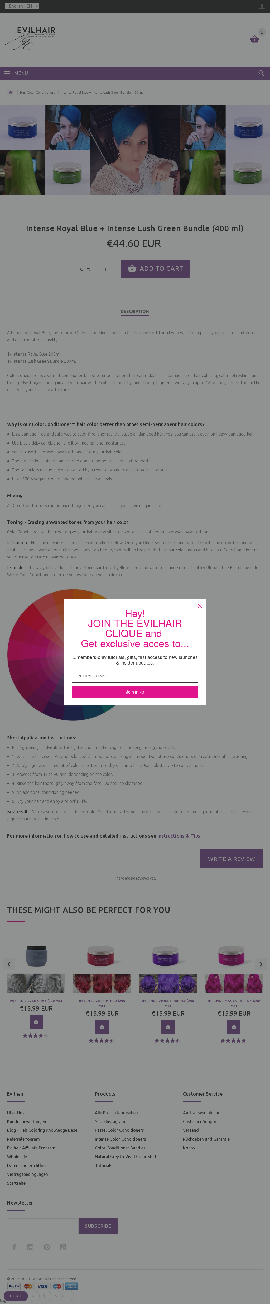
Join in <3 (135, 692)
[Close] (200, 605)
